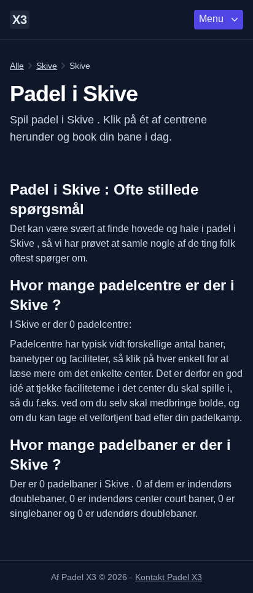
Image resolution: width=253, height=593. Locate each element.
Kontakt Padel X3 (168, 577)
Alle (17, 66)
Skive (46, 66)
